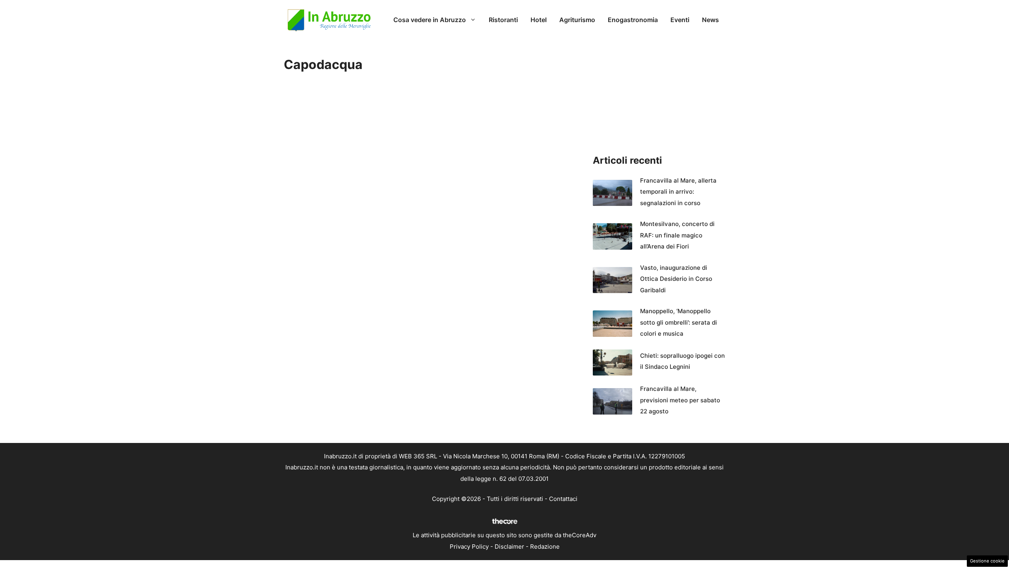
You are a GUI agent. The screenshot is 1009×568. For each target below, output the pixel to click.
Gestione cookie (987, 561)
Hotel (539, 20)
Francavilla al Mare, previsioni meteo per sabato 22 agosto (680, 400)
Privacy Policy (469, 546)
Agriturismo (577, 20)
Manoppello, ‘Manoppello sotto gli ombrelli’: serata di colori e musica (678, 322)
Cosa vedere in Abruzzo (429, 20)
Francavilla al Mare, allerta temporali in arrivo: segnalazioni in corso (678, 192)
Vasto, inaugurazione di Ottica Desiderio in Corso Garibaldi (676, 279)
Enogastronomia (633, 20)
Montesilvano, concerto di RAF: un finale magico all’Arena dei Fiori (677, 235)
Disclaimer (509, 546)
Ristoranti (503, 20)
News (710, 20)
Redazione (545, 546)
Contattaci (563, 499)
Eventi (679, 20)
